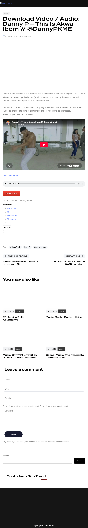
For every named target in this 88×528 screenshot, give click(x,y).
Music (6, 13)
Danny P (27, 247)
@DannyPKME (15, 247)
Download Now (11, 193)
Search (6, 456)
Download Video (10, 176)
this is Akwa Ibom (40, 247)
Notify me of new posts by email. (56, 406)
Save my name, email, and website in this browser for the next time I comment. (38, 442)
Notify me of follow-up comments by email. (23, 406)
